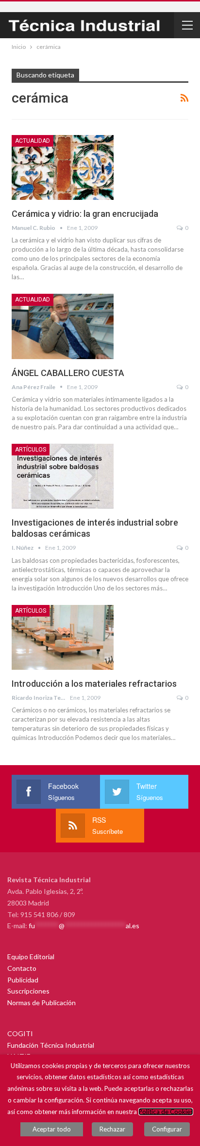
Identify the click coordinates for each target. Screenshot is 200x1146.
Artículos (30, 449)
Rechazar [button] (112, 1129)
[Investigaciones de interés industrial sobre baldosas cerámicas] (63, 476)
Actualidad (32, 140)
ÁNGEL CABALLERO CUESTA (68, 373)
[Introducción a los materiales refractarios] (63, 637)
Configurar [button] (167, 1129)
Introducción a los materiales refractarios (94, 684)
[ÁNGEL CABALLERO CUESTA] (63, 326)
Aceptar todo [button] (52, 1129)
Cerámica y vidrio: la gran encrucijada (85, 214)
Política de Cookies (165, 1112)
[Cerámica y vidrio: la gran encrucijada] (63, 167)
